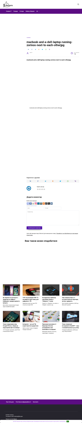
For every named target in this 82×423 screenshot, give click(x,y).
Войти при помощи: (32, 200)
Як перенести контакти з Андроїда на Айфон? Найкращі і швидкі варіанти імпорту (11, 300)
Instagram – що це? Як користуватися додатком (30, 325)
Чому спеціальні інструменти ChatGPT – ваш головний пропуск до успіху (70, 325)
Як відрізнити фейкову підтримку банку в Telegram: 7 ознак (49, 299)
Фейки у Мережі (30, 11)
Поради (15, 11)
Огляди (22, 11)
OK (67, 421)
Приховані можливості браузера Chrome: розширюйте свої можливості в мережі (49, 326)
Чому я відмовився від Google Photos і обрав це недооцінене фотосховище (11, 325)
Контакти (35, 402)
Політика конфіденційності (23, 402)
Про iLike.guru (10, 402)
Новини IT (9, 11)
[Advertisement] (46, 4)
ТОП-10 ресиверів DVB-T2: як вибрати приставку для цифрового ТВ (31, 299)
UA (37, 11)
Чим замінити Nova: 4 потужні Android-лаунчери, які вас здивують (70, 299)
